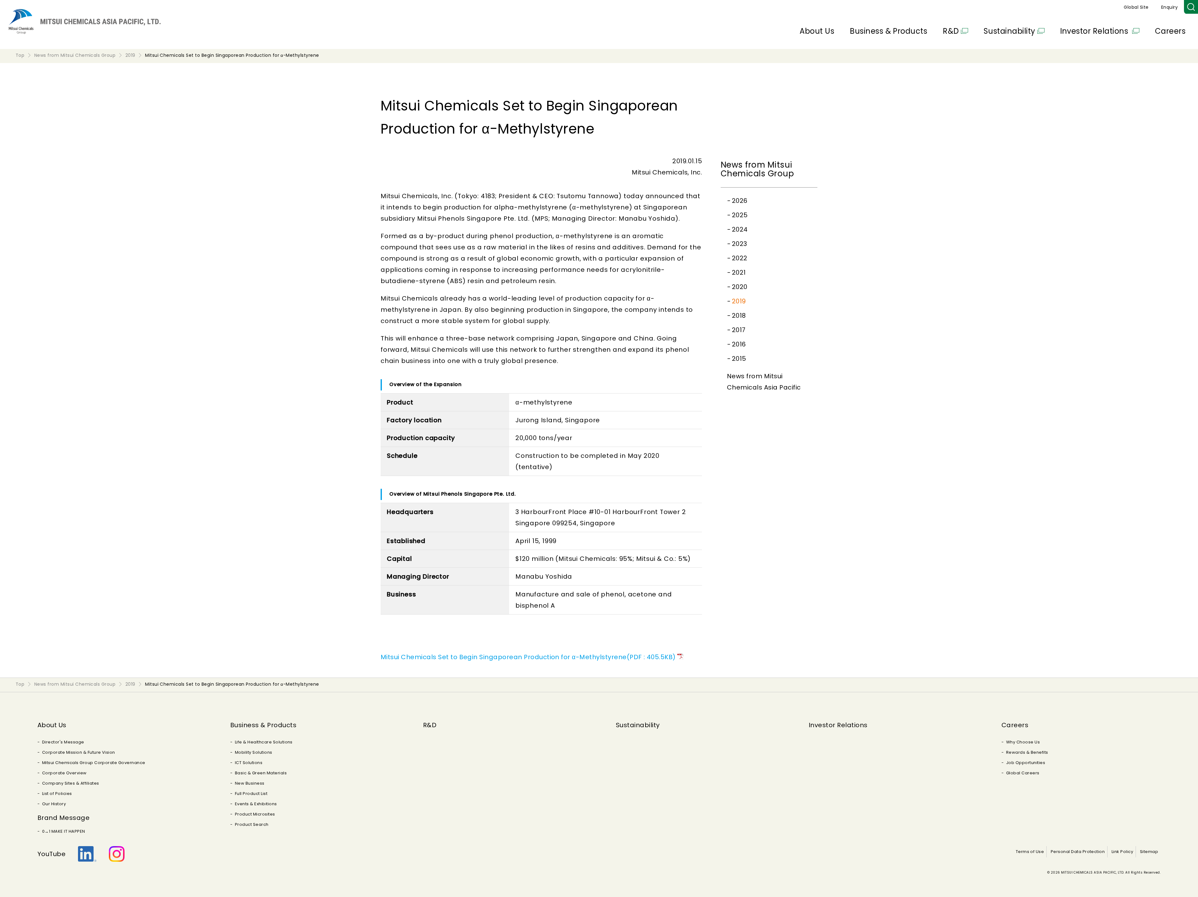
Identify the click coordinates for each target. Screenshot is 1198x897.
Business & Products (888, 31)
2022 (740, 258)
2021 (739, 272)
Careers (1170, 31)
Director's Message (63, 742)
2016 (739, 344)
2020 (740, 286)
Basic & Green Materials (261, 773)
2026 (740, 200)
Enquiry (1169, 7)
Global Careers (1023, 773)
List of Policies (57, 794)
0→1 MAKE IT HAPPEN (63, 831)
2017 (739, 330)
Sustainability (1009, 31)
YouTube (51, 854)
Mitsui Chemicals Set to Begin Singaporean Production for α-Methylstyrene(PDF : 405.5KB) (528, 657)
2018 (739, 315)
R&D (951, 31)
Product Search (252, 824)
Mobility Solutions (253, 752)
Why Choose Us (1023, 742)
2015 (739, 358)
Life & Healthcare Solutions (264, 742)
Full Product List (251, 794)
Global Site (1136, 7)
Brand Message (63, 817)
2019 (739, 301)
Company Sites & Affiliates (70, 783)
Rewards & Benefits (1027, 752)
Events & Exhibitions (256, 804)
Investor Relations (1095, 31)
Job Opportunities (1025, 763)
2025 (740, 215)
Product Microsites (255, 814)
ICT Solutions (248, 763)
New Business (250, 783)
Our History (54, 804)
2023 (739, 243)
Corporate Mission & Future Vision (78, 752)
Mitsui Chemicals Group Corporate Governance (93, 763)
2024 (740, 229)
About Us (817, 31)
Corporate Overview (64, 773)
